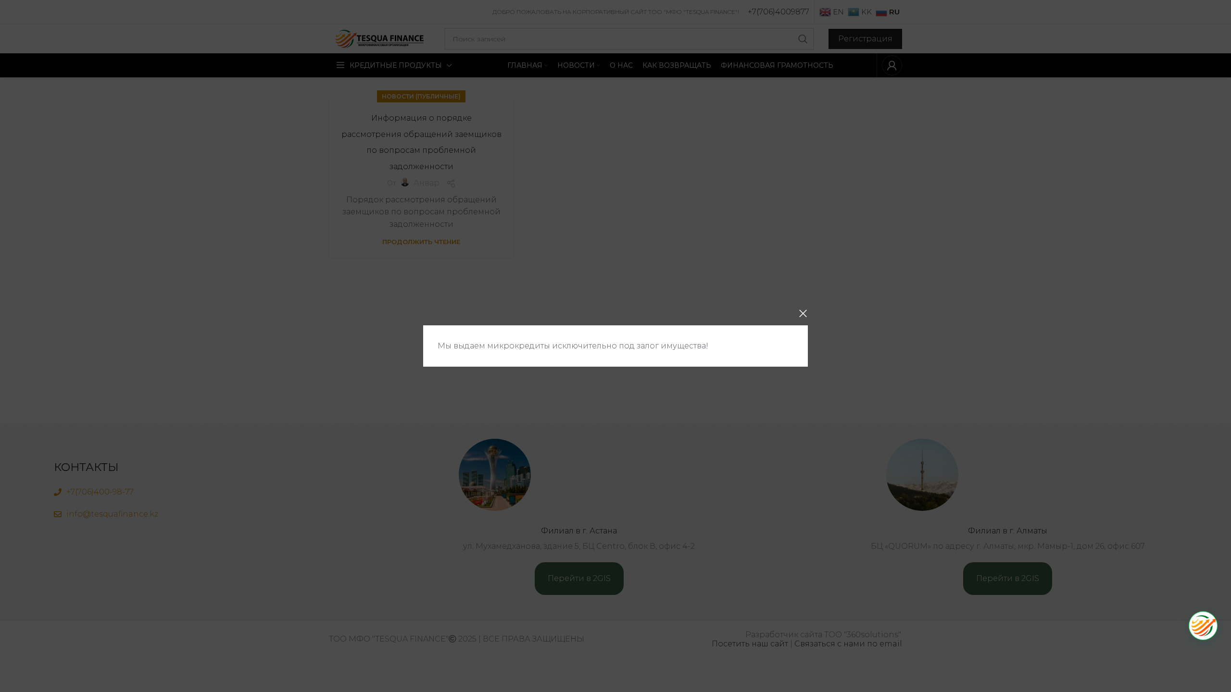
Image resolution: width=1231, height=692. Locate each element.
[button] (1203, 625)
